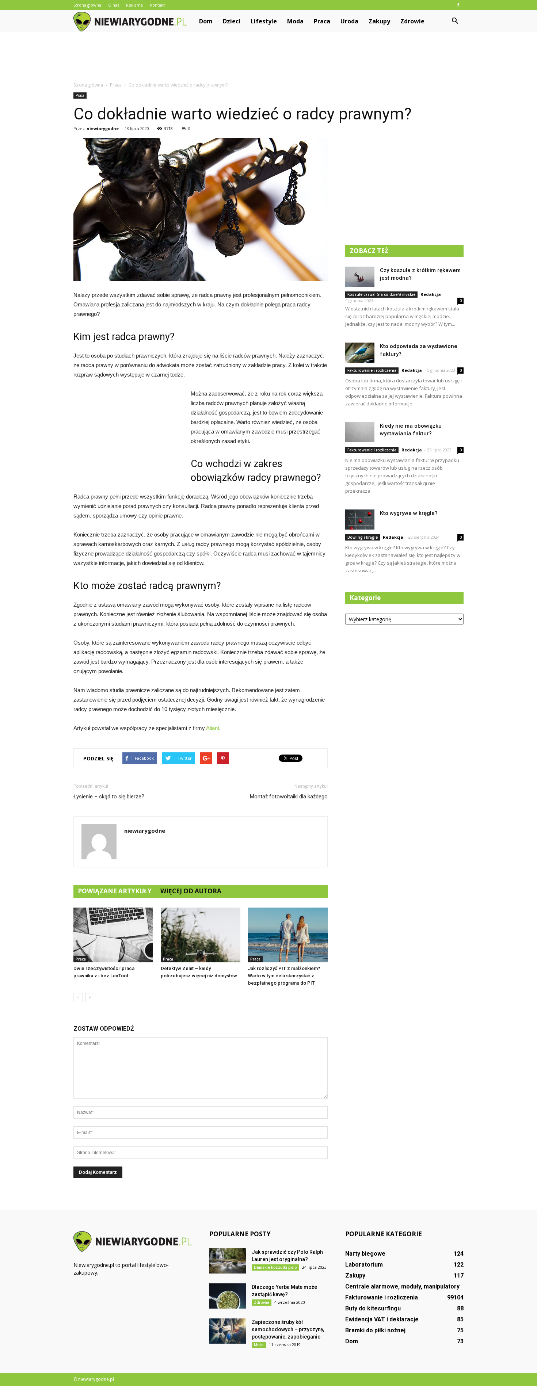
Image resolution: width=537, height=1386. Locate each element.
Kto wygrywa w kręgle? (409, 513)
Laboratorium (364, 1264)
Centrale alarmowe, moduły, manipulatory (402, 1286)
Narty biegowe (365, 1253)
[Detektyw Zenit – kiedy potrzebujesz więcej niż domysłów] (200, 935)
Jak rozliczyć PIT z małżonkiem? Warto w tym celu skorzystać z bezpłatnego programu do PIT (284, 976)
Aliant (212, 728)
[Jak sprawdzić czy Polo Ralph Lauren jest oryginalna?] (227, 1261)
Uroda (349, 21)
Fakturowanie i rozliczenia (371, 370)
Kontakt (157, 5)
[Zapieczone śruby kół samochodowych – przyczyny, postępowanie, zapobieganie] (227, 1331)
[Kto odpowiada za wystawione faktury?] (359, 353)
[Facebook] (458, 5)
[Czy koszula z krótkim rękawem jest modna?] (359, 277)
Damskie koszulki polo (275, 1267)
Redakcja (430, 294)
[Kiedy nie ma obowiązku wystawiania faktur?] (359, 432)
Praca (322, 21)
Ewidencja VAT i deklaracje (382, 1319)
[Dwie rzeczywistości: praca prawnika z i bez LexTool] (113, 935)
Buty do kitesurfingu (373, 1308)
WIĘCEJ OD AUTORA (190, 891)
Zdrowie (412, 21)
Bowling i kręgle (362, 537)
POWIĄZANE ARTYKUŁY (115, 891)
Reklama (134, 5)
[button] (455, 21)
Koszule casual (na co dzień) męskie (381, 294)
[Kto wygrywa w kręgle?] (359, 519)
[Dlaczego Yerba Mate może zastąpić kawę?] (227, 1296)
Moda (295, 21)
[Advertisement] (268, 57)
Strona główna (87, 5)
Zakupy (379, 21)
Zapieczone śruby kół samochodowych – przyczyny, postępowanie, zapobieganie (288, 1329)
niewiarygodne (103, 128)
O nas (113, 5)
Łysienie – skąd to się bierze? (108, 796)
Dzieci (231, 21)
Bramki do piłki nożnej (375, 1330)
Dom (206, 21)
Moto (259, 1344)
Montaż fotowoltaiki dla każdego (289, 796)
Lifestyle (264, 21)
